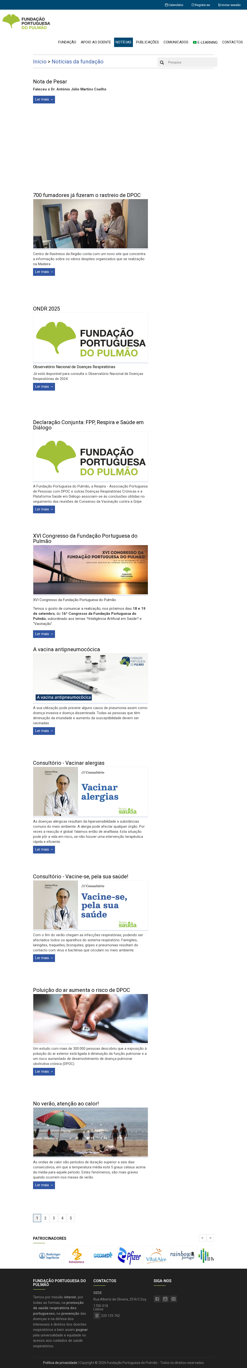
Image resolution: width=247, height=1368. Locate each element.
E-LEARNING (207, 42)
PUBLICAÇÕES (147, 42)
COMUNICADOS (176, 42)
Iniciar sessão (231, 5)
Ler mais (42, 99)
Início (40, 62)
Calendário (175, 5)
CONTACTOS (232, 42)
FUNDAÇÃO (67, 42)
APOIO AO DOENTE (96, 42)
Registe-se (202, 5)
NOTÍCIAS (123, 42)
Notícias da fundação (77, 62)
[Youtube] (165, 1298)
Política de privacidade (60, 1363)
